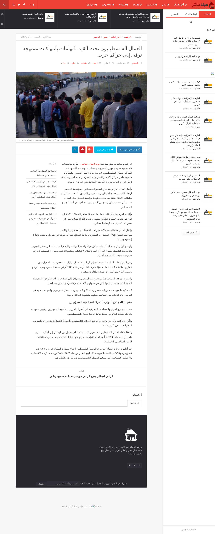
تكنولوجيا (91, 4)
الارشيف (127, 37)
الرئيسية (138, 37)
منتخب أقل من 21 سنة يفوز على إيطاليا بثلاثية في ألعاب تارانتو (42, 194)
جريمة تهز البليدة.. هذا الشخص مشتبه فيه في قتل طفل (43, 173)
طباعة (84, 63)
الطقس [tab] (174, 14)
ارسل (95, 63)
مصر (164, 4)
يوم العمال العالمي (90, 163)
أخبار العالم (179, 4)
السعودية (150, 4)
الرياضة (123, 4)
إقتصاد (136, 4)
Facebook (135, 403)
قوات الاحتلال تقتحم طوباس (187, 56)
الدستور (96, 37)
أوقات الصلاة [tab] (191, 14)
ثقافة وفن (107, 4)
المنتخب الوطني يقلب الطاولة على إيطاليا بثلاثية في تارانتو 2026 (41, 184)
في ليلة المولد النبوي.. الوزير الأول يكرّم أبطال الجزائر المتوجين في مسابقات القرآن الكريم (184, 120)
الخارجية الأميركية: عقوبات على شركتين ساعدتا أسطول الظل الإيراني (185, 101)
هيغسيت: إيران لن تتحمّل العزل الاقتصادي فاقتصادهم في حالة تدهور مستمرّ (186, 41)
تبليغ (73, 63)
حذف (63, 63)
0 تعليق (107, 63)
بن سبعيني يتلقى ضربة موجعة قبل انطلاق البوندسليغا (42, 205)
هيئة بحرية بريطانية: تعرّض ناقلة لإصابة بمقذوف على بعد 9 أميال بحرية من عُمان (185, 160)
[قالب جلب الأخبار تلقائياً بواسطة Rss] (78, 506)
